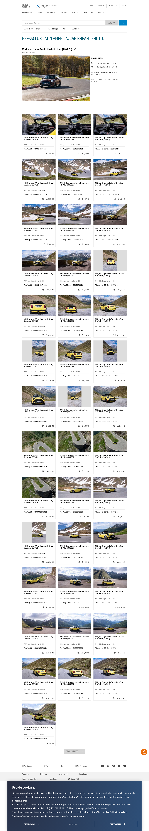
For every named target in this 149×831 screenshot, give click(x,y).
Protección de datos (30, 779)
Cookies (53, 779)
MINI (61, 766)
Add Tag (111, 23)
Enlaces (43, 774)
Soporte (25, 774)
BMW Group (27, 766)
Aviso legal (63, 774)
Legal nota (83, 774)
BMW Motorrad (81, 766)
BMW (46, 766)
